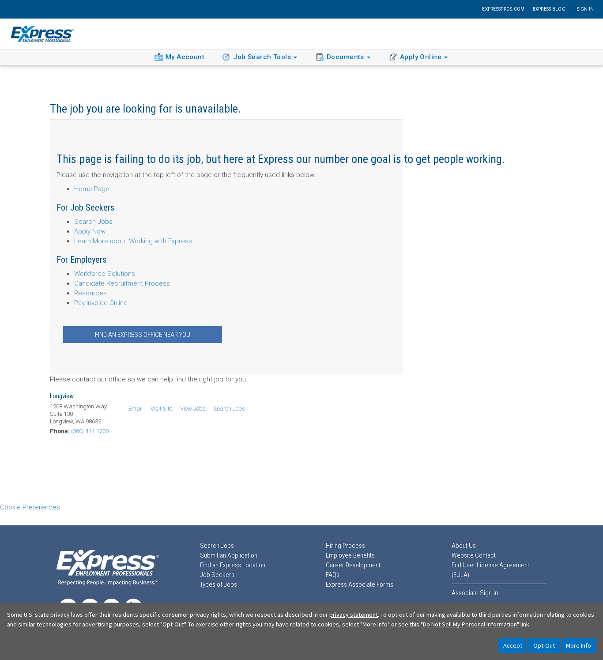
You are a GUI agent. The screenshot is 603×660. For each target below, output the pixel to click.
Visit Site (161, 408)
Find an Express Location (232, 565)
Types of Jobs (218, 584)
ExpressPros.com (503, 9)
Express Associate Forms (359, 584)
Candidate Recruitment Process (122, 283)
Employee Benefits (350, 555)
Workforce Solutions (104, 274)
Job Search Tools (262, 57)
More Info (578, 645)
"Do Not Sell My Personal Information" (470, 624)
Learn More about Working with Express (133, 241)
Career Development (353, 565)
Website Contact (474, 555)
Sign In (585, 9)
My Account (185, 57)
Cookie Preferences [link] (30, 507)
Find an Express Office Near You (142, 335)
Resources (90, 293)
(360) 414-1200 (90, 431)
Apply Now (90, 231)
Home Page (91, 189)
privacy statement (353, 615)
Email (135, 408)
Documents (345, 57)
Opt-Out (544, 645)
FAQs (332, 575)
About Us (464, 546)
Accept (512, 645)
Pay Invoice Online (101, 303)
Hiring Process (345, 546)
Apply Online (420, 57)
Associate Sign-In (475, 593)
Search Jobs (93, 222)
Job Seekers (217, 575)
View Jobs (193, 408)
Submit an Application (228, 555)
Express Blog (549, 9)
